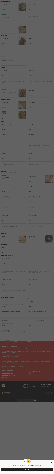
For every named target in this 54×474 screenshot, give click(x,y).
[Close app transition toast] (52, 462)
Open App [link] (27, 469)
